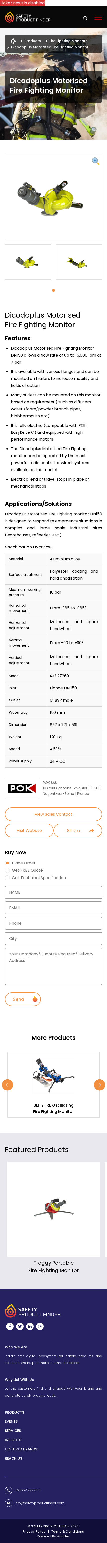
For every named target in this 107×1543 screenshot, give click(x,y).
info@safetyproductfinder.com (39, 1503)
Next (99, 1085)
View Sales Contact (53, 814)
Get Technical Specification (39, 877)
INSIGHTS (13, 1439)
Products (32, 40)
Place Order (24, 863)
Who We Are (16, 1347)
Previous (7, 1085)
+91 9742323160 (28, 1490)
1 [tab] (53, 290)
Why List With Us (19, 1379)
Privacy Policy (34, 1531)
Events (11, 1421)
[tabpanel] (28, 262)
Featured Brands (21, 1449)
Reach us (13, 1458)
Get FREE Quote (27, 870)
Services (13, 1430)
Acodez (63, 1536)
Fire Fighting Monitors (68, 40)
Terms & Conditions (67, 1531)
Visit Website (29, 830)
